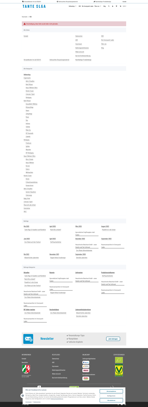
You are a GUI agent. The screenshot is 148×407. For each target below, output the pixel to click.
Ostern (27, 169)
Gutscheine (27, 208)
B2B (80, 6)
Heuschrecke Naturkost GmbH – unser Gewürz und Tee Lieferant (86, 245)
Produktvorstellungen (108, 272)
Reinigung (28, 97)
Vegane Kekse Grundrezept (58, 257)
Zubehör (28, 136)
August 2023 (105, 226)
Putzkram (28, 143)
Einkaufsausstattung (31, 182)
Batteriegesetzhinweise (82, 48)
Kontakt (124, 1)
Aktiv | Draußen (30, 81)
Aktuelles (26, 272)
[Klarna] (85, 370)
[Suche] (109, 6)
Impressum (28, 402)
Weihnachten (29, 172)
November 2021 (54, 254)
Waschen (28, 149)
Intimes (28, 123)
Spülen (28, 146)
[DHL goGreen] (85, 378)
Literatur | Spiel (30, 94)
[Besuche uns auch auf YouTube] (121, 404)
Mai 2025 (26, 226)
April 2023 (53, 239)
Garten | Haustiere (31, 192)
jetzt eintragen (113, 339)
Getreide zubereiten (81, 257)
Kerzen (28, 166)
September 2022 (106, 239)
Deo (27, 120)
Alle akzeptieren (111, 391)
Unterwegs (29, 195)
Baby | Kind (27, 198)
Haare (27, 110)
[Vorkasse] (85, 366)
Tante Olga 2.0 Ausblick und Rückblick (35, 230)
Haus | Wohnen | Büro (31, 88)
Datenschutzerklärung (57, 398)
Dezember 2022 (80, 239)
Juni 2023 (27, 239)
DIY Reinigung (29, 153)
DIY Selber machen (29, 309)
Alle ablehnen (111, 400)
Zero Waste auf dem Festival (32, 242)
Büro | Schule (29, 159)
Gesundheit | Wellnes (31, 104)
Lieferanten (79, 272)
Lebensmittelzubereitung (83, 309)
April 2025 (53, 226)
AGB (76, 40)
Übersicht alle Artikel (30, 205)
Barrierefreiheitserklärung (82, 56)
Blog (104, 6)
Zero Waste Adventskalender (84, 250)
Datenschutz (37, 402)
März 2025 (78, 226)
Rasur (27, 117)
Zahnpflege (29, 114)
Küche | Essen (30, 91)
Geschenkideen (54, 309)
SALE (25, 211)
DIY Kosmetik (29, 133)
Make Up (28, 130)
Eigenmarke (27, 78)
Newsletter (25, 362)
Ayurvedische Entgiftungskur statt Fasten (85, 233)
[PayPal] (85, 362)
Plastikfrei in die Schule (108, 230)
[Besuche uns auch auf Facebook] (118, 404)
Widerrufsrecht (79, 52)
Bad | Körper (29, 84)
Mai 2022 (26, 254)
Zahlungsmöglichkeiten (88, 359)
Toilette (28, 127)
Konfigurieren (111, 396)
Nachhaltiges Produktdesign (103, 1)
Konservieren (29, 185)
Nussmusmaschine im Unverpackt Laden (111, 245)
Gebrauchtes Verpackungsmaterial (68, 1)
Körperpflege (29, 107)
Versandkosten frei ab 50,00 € (32, 1)
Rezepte (52, 272)
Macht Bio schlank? (55, 230)
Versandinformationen (88, 374)
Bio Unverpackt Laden (87, 6)
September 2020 (80, 254)
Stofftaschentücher (55, 242)
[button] (113, 6)
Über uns (103, 44)
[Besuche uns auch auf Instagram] (125, 404)
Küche (27, 179)
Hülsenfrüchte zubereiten (31, 257)
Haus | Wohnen (30, 162)
